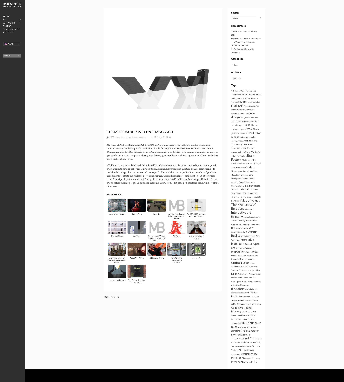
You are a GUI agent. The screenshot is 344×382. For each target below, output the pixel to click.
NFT (241, 349)
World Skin (236, 185)
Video (250, 167)
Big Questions (238, 327)
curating (235, 330)
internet (236, 362)
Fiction (251, 274)
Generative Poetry (239, 315)
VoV (250, 129)
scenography (236, 164)
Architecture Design (253, 342)
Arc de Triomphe (249, 266)
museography (246, 346)
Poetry (242, 118)
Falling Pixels (243, 274)
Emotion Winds (251, 300)
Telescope (254, 98)
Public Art (236, 296)
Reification (237, 216)
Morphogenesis (238, 171)
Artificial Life (244, 98)
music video (249, 118)
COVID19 (242, 102)
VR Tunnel (235, 91)
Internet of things (244, 197)
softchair (242, 167)
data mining (241, 110)
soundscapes (254, 224)
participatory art (255, 164)
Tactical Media (240, 342)
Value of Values (250, 200)
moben (143, 137)
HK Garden (235, 190)
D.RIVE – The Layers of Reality (244, 31)
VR (248, 327)
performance (243, 281)
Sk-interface (252, 293)
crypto (252, 182)
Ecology (234, 282)
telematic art (246, 189)
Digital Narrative (249, 160)
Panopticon (249, 248)
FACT (258, 323)
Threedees (235, 175)
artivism (234, 278)
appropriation (250, 289)
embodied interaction (252, 217)
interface (234, 102)
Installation (235, 156)
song (247, 171)
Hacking (234, 141)
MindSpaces (236, 178)
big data (246, 362)
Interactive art (241, 212)
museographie (249, 259)
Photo (241, 270)
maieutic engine (237, 125)
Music (247, 334)
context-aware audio (247, 137)
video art (255, 121)
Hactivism (245, 163)
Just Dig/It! (257, 197)
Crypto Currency (252, 358)
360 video (247, 252)
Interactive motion (253, 102)
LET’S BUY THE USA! (240, 45)
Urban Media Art (252, 151)
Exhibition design (252, 185)
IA (243, 248)
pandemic (240, 300)
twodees (245, 178)
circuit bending (242, 293)
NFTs (234, 273)
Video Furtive (246, 91)
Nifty (253, 236)
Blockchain (237, 288)
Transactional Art (242, 338)
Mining (236, 240)
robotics (245, 232)
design (234, 300)
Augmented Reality (240, 224)
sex (236, 167)
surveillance (242, 133)
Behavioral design (240, 228)
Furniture (243, 156)
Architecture (250, 140)
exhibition (235, 304)
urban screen (249, 311)
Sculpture (243, 114)
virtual (240, 141)
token (248, 244)
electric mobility (255, 282)
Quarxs (246, 319)
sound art (238, 248)
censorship (249, 270)
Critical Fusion (240, 262)
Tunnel (247, 124)
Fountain (251, 145)
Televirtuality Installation (244, 220)
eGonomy (249, 209)
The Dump (114, 297)
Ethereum (255, 296)
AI (253, 345)
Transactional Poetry (243, 148)
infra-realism (246, 174)
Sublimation (237, 251)
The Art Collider (242, 193)
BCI (252, 318)
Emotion (234, 270)
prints (243, 236)
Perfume (235, 200)
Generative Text (237, 259)
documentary (236, 323)
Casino (248, 236)
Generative (236, 232)
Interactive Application (239, 145)
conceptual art (237, 152)
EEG (254, 362)
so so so (235, 136)
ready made (236, 346)
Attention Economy (240, 285)
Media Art (237, 105)
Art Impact (246, 297)
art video (256, 270)
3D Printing (248, 322)
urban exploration (249, 278)
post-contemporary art (248, 255)
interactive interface (243, 121)
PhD (251, 228)
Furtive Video (244, 182)
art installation (255, 304)
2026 (233, 35)
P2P (232, 168)
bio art (240, 278)
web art (254, 327)
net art (257, 273)
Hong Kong (253, 171)
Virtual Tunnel (247, 94)
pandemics (245, 304)
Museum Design (130, 137)
